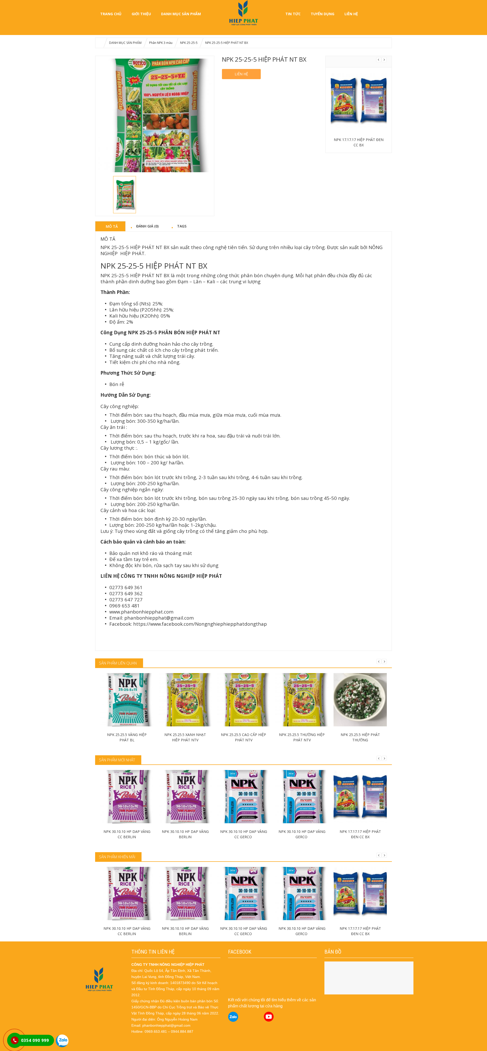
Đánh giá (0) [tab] (147, 226)
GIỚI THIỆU (141, 13)
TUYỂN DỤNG (322, 13)
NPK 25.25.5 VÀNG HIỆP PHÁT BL (127, 737)
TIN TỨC (293, 13)
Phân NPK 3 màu (160, 43)
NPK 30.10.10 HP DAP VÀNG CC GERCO (243, 834)
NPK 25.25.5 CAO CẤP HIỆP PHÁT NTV (243, 737)
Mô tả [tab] (112, 226)
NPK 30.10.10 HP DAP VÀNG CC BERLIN (126, 834)
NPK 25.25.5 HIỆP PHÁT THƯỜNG (360, 737)
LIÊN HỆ (351, 13)
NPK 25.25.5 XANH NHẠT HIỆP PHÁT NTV (185, 737)
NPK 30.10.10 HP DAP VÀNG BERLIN (185, 834)
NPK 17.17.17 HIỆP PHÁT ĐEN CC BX (359, 142)
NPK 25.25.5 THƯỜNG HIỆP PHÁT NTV (302, 737)
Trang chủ (110, 13)
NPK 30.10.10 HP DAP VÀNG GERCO (302, 834)
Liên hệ (241, 74)
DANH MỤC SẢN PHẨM (181, 13)
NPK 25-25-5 (189, 43)
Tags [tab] (181, 226)
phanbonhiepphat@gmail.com (159, 618)
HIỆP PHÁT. (133, 253)
